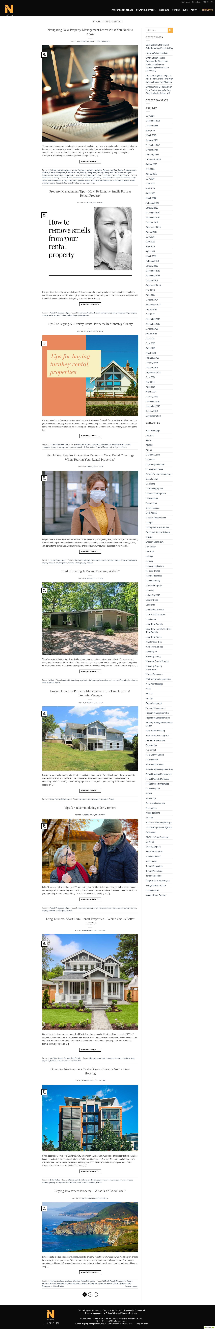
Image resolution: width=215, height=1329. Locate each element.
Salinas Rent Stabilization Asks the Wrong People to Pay (159, 46)
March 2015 (151, 353)
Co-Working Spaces (145, 10)
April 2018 (150, 295)
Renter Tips (151, 798)
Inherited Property (154, 585)
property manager (48, 563)
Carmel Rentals (66, 178)
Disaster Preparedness (156, 518)
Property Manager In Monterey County (159, 724)
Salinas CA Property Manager (159, 822)
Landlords (89, 170)
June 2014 (150, 377)
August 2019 (151, 232)
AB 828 (149, 445)
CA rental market (74, 1180)
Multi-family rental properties (158, 679)
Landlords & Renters (101, 170)
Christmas (150, 484)
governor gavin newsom (118, 1180)
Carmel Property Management (159, 474)
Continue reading (90, 161)
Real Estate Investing (155, 730)
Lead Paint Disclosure (155, 614)
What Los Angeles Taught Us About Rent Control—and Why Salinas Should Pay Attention (159, 78)
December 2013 (153, 401)
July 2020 (150, 179)
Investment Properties (119, 680)
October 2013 (152, 411)
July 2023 (150, 169)
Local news (151, 619)
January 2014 (152, 396)
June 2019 (150, 242)
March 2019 (151, 256)
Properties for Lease (122, 10)
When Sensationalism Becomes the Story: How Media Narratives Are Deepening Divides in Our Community (157, 64)
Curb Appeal (151, 513)
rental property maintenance (98, 799)
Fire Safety (151, 547)
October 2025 (152, 125)
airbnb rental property (89, 680)
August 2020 (151, 174)
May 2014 (150, 382)
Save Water (151, 832)
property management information (104, 908)
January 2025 (152, 140)
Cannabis (150, 459)
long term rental (99, 1058)
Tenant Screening (153, 876)
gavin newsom (103, 1180)
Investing (53, 1281)
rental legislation (106, 180)
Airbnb (51, 680)
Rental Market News (155, 764)
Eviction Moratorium (154, 542)
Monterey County (130, 170)
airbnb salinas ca (104, 680)
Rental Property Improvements (159, 769)
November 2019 (153, 217)
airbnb (64, 680)
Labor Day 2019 (153, 595)
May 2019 (150, 246)
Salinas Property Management (78, 315)
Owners (176, 10)
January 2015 (152, 363)
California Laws (153, 455)
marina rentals (88, 178)
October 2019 (152, 222)
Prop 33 (149, 698)
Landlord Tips (152, 600)
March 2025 (151, 135)
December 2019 (153, 213)
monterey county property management (108, 178)
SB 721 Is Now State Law (157, 837)
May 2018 (150, 290)
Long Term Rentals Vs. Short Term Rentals (65, 1058)
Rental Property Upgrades (157, 784)
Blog (185, 10)
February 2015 (152, 358)
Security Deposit (153, 847)
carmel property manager (51, 178)
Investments (81, 313)
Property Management (88, 173)
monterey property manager (110, 560)
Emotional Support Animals (158, 532)
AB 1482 (150, 435)
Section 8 (150, 842)
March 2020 (151, 198)
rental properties (61, 563)
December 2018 (153, 271)
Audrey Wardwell (103, 41)
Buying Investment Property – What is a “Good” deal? (90, 1191)
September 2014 (153, 372)
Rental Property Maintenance (60, 799)
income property (153, 580)
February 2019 (152, 261)
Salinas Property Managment (86, 175)
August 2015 (151, 334)
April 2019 (150, 251)
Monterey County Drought (157, 661)
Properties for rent (72, 173)
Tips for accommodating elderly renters (90, 807)
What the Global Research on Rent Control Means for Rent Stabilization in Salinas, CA (159, 90)
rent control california (122, 1058)
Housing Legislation (64, 170)
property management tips (120, 313)
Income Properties (78, 170)
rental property (118, 180)
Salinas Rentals (61, 183)
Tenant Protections (154, 871)
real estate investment (155, 740)
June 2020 (150, 184)
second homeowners (87, 183)
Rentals (126, 180)
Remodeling (151, 745)
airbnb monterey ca (74, 680)
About (194, 10)
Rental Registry (153, 789)
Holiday (149, 556)
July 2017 (150, 314)
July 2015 (150, 338)
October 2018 (152, 280)
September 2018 (153, 285)
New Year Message (154, 684)
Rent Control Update (155, 755)
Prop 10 (149, 693)
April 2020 (150, 193)
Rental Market (69, 175)
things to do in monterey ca (158, 880)
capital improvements (155, 464)
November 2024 (153, 145)
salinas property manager (84, 563)
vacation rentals (75, 1061)
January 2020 (152, 208)
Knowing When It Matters (157, 53)
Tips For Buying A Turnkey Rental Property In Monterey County (90, 324)
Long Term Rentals (116, 170)
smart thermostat (153, 856)
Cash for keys (152, 479)
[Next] (96, 1294)
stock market (151, 861)
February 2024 (152, 154)
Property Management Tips (107, 173)
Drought (149, 522)
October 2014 (152, 367)
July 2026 (150, 116)
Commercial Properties (156, 493)
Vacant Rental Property (120, 175)
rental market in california (86, 1182)
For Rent (53, 170)
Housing (149, 561)
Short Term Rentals (104, 175)
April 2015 (150, 348)
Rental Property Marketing (157, 779)
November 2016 (153, 319)
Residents (164, 10)
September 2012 (153, 416)
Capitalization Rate (154, 469)
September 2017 (153, 305)
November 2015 (153, 324)
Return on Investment (155, 803)
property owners (84, 180)
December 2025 (153, 121)
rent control (59, 175)
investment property (83, 444)
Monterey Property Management (53, 173)
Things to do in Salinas (156, 885)
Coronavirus (151, 503)
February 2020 (152, 203)
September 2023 (153, 159)
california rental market (89, 1180)
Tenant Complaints (154, 866)
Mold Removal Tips (154, 647)
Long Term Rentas (154, 637)
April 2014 (150, 387)
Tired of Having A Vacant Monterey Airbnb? (90, 571)
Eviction (149, 537)
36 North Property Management (114, 1281)
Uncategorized (152, 890)
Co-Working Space (154, 489)
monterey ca (151, 651)
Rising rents (90, 1281)
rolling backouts (153, 813)
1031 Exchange (153, 430)
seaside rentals (73, 183)
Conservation (152, 498)
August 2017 (151, 309)
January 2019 (152, 266)
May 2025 (150, 130)
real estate (102, 1283)
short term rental (63, 1061)
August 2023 (151, 164)
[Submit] (170, 30)
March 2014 (151, 392)
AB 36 (148, 440)
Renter (83, 1281)
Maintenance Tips (154, 642)
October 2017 (152, 300)
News (148, 688)
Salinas (116, 1283)
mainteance (83, 799)
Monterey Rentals (54, 180)
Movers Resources (154, 674)
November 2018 (153, 275)
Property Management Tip (59, 444)
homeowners (77, 178)
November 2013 (153, 406)
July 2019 (150, 237)
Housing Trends (153, 571)
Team (101, 203)
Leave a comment (131, 1286)
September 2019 (153, 227)
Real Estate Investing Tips (157, 735)
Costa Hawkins (152, 508)
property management (69, 180)
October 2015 (152, 329)
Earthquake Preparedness (157, 527)
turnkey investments (120, 447)
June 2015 (150, 343)
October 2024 (152, 150)
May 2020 (150, 188)
